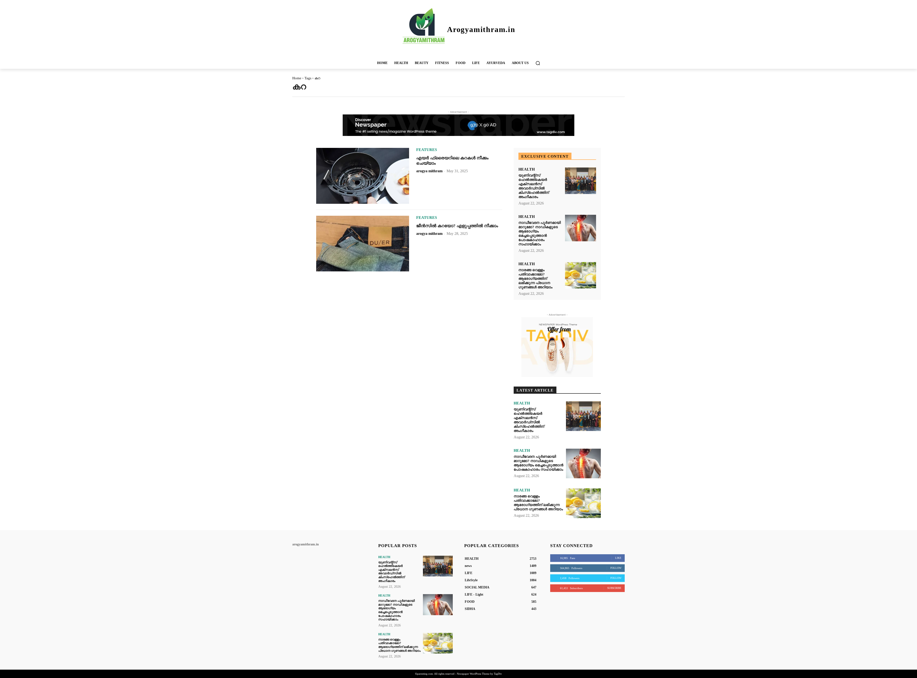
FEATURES (426, 150)
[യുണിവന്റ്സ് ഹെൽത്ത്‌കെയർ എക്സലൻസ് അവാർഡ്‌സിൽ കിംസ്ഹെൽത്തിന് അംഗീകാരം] (580, 180)
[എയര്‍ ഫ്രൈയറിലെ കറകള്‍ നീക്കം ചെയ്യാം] (362, 176)
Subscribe (614, 588)
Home (296, 78)
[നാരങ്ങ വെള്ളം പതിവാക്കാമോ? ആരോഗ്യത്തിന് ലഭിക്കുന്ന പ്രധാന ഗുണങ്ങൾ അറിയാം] (580, 275)
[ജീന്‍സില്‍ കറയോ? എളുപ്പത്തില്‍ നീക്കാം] (362, 244)
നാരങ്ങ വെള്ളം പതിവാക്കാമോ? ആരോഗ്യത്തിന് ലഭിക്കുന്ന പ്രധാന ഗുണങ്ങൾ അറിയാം (535, 278)
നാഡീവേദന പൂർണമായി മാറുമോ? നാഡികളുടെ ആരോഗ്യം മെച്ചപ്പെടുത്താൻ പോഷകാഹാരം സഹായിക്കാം (539, 233)
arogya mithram (429, 171)
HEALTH (526, 169)
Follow (615, 567)
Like (618, 557)
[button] (538, 63)
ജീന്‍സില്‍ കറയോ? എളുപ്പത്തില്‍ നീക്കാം (457, 225)
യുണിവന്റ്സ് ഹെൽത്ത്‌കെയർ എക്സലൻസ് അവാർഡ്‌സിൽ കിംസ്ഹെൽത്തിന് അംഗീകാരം (533, 186)
